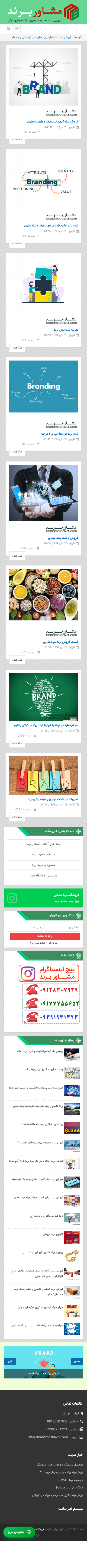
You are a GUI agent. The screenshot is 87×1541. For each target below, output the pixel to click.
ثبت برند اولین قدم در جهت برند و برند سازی (51, 225)
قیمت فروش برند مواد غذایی (60, 642)
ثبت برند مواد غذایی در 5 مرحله (59, 433)
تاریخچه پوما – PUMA (70, 1480)
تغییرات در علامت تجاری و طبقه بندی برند (53, 799)
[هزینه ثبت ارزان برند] (43, 291)
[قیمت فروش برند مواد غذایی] (43, 603)
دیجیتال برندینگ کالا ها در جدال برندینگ (60, 1465)
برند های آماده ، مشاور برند (43, 844)
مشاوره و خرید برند (43, 865)
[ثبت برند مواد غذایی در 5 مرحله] (43, 395)
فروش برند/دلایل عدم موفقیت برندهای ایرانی (57, 1495)
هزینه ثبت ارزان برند (66, 330)
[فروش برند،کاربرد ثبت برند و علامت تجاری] (43, 83)
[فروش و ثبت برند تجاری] (43, 499)
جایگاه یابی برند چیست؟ (69, 1487)
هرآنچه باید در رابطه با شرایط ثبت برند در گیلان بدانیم (46, 725)
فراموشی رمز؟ (37, 943)
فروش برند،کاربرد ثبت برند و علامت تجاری (52, 121)
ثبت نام (52, 943)
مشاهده (17, 139)
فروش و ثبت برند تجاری (63, 538)
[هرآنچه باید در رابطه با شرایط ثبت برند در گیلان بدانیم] (43, 697)
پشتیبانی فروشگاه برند (43, 875)
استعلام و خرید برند (43, 854)
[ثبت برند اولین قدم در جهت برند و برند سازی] (43, 187)
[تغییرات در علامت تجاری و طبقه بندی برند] (43, 775)
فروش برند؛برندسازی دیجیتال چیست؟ (61, 1472)
